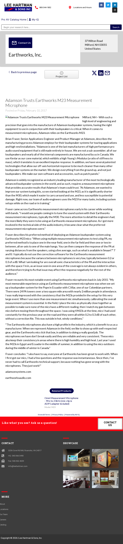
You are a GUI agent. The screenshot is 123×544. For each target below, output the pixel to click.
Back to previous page (23, 72)
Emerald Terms (44, 414)
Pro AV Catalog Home (14, 19)
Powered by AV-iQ (72, 414)
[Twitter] (108, 5)
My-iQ (35, 19)
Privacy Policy (57, 414)
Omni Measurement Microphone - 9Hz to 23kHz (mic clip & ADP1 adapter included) (61, 401)
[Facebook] (101, 5)
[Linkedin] (114, 5)
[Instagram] (114, 10)
